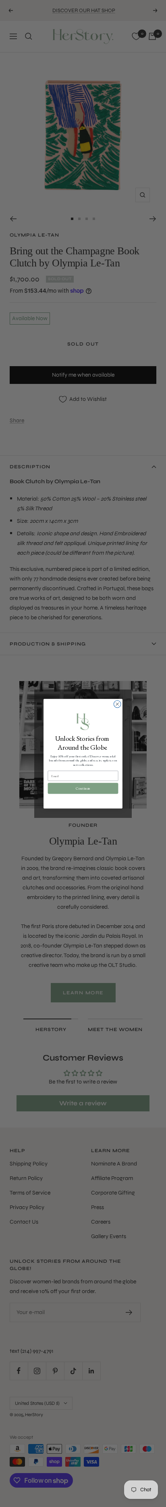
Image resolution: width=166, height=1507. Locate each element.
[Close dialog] (117, 704)
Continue (83, 788)
